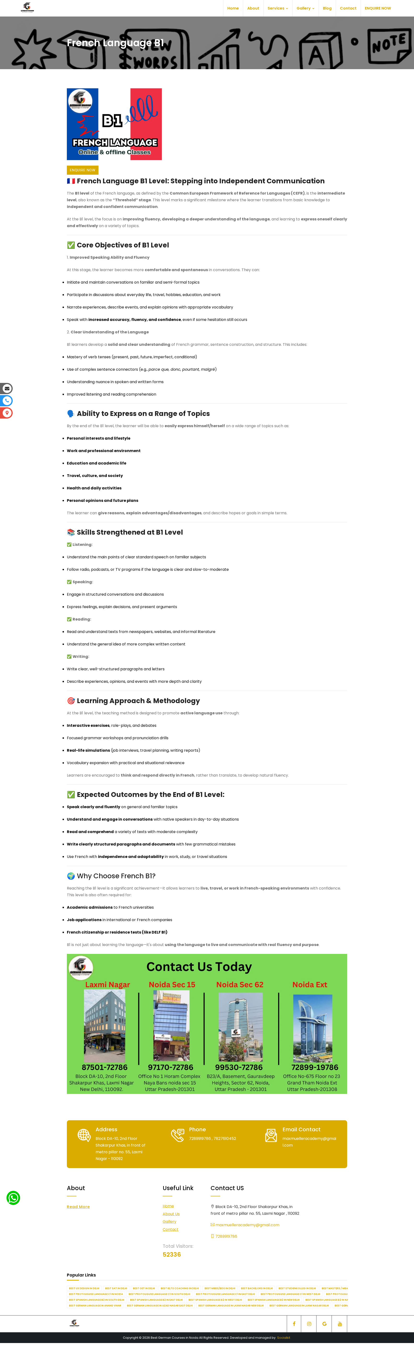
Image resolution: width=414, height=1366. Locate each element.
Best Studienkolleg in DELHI (297, 1288)
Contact (348, 8)
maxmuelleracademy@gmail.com (246, 1225)
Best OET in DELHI (144, 1288)
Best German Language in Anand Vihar (95, 1305)
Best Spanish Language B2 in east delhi (156, 1300)
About (253, 8)
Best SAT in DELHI (116, 1288)
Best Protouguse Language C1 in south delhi (159, 1294)
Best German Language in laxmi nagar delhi (299, 1305)
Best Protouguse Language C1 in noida (96, 1294)
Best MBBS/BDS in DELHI (220, 1288)
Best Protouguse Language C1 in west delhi (290, 1294)
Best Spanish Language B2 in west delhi (215, 1300)
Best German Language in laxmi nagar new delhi (231, 1305)
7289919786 (225, 1236)
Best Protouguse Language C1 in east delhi (225, 1294)
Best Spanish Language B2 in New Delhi (274, 1300)
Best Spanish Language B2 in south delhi (96, 1300)
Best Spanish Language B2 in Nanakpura (332, 1300)
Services (276, 8)
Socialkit (283, 1337)
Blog (327, 8)
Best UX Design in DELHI (84, 1288)
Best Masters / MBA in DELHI (340, 1288)
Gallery (304, 8)
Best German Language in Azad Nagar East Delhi (160, 1305)
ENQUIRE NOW (378, 8)
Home (233, 8)
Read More (78, 1206)
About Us (171, 1214)
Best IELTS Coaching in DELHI (180, 1288)
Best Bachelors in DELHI (257, 1288)
